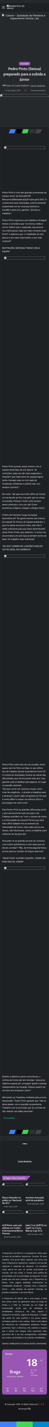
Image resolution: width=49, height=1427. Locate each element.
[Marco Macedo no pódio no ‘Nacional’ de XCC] (12, 1189)
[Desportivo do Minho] (18, 7)
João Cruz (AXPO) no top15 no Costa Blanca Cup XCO (36, 1228)
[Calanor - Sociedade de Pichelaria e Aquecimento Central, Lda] (24, 36)
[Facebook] (11, 131)
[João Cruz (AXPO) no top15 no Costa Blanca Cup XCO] (36, 1217)
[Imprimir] (37, 131)
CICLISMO (24, 64)
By (29, 1408)
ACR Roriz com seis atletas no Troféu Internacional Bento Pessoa (12, 1229)
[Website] (24, 1166)
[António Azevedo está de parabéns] (36, 1189)
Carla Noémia (37, 86)
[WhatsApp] (24, 131)
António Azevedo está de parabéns (35, 1199)
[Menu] (3, 8)
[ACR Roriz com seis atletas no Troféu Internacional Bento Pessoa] (12, 1217)
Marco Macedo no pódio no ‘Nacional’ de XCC (12, 1200)
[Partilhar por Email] (31, 131)
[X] (18, 131)
